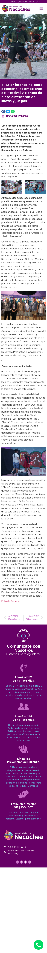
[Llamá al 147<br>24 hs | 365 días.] (23, 668)
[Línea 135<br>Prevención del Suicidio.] (23, 749)
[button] (41, 9)
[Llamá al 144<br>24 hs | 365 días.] (23, 707)
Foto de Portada (10, 601)
